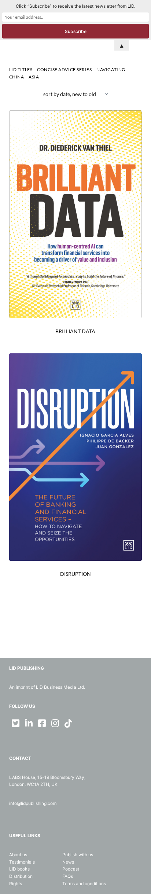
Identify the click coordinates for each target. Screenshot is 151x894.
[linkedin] (29, 723)
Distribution (21, 876)
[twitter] (15, 723)
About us (18, 854)
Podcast (70, 869)
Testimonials (22, 862)
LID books (19, 869)
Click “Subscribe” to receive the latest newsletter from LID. (75, 6)
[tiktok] (68, 723)
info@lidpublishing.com (32, 803)
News (68, 862)
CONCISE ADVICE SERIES (64, 69)
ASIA (34, 77)
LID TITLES (21, 69)
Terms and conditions (84, 883)
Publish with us (77, 854)
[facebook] (42, 723)
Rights (15, 883)
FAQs (67, 876)
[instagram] (55, 723)
